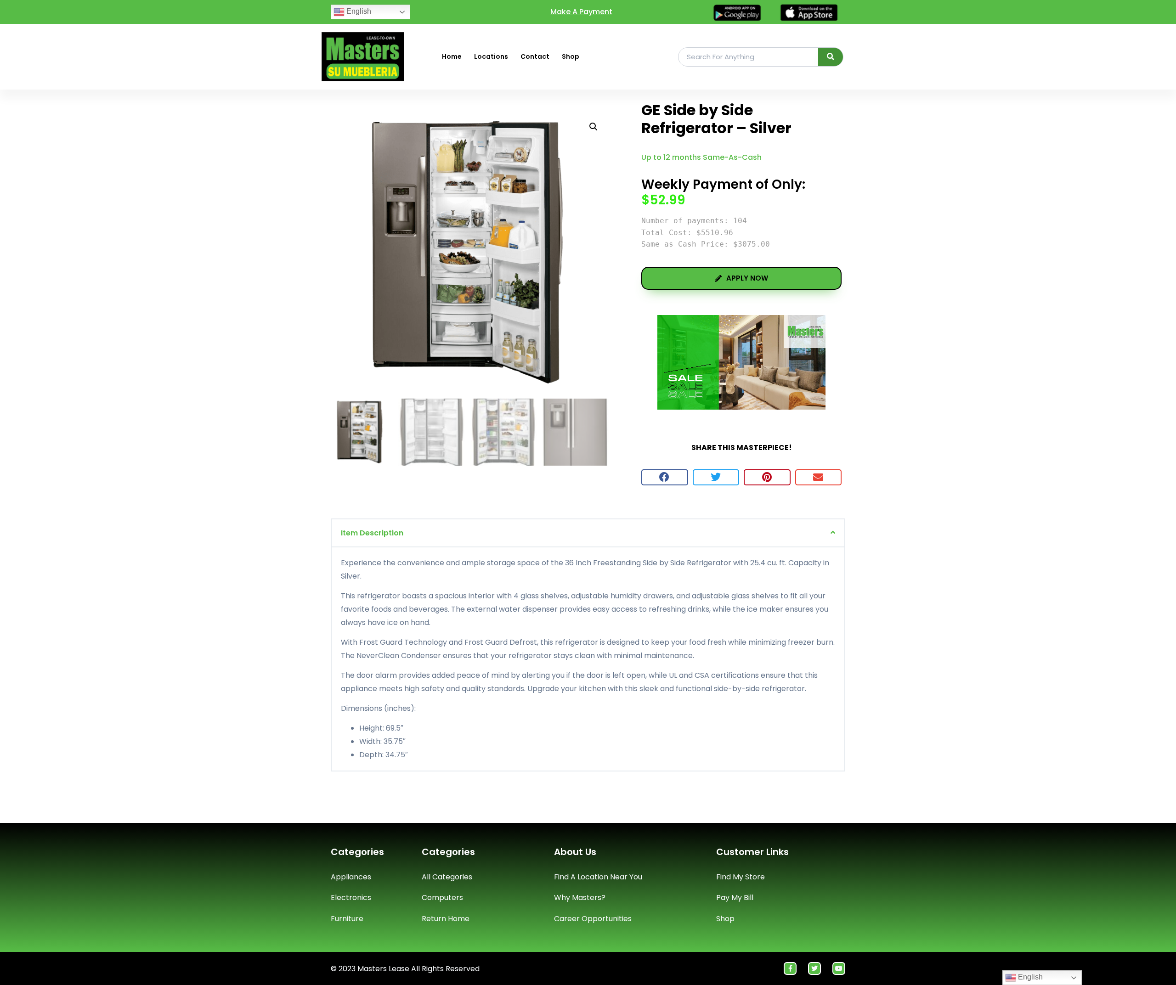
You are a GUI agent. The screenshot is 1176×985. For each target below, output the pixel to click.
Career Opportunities (593, 918)
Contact (534, 56)
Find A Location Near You (598, 877)
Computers (442, 897)
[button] (664, 477)
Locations (491, 56)
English (358, 11)
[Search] (830, 57)
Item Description (372, 533)
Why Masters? (579, 897)
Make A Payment (581, 11)
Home (452, 56)
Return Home (445, 918)
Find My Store (740, 877)
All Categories (447, 877)
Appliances (351, 877)
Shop (570, 56)
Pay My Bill (734, 897)
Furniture (347, 918)
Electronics (351, 897)
